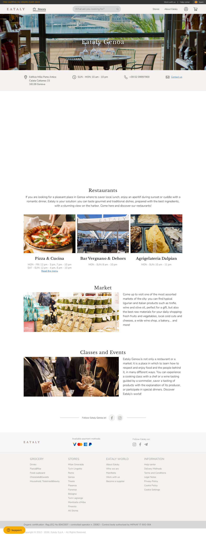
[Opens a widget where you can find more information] (14, 530)
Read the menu (49, 271)
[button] (186, 9)
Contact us (176, 77)
